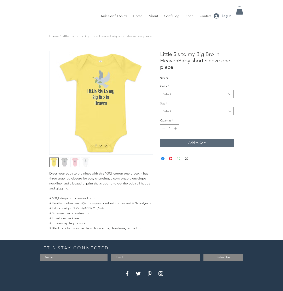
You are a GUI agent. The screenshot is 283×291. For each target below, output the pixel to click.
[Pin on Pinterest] (170, 158)
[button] (239, 10)
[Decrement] (163, 128)
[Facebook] (127, 273)
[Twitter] (138, 273)
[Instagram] (161, 273)
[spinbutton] (169, 128)
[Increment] (176, 128)
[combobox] (197, 94)
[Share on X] (186, 158)
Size (163, 103)
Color (164, 86)
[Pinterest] (149, 273)
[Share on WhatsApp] (178, 158)
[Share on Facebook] (162, 158)
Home (54, 36)
